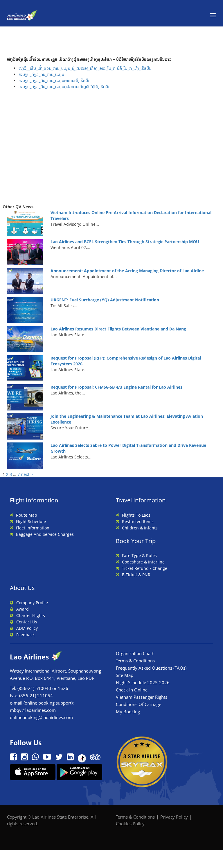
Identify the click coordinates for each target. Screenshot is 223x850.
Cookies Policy (130, 823)
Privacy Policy (174, 817)
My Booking (128, 711)
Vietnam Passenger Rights (141, 697)
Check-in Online (132, 690)
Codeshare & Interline (143, 562)
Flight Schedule (31, 521)
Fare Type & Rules (139, 555)
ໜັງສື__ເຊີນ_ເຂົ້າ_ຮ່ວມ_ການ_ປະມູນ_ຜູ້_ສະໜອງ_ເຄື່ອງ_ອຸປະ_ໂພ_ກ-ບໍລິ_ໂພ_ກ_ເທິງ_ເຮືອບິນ (85, 68)
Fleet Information (32, 528)
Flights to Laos (136, 515)
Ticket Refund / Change (144, 568)
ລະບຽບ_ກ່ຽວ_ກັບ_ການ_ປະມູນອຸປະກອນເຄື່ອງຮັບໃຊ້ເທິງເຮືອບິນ (65, 86)
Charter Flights (30, 615)
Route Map (26, 515)
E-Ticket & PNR (136, 574)
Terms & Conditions (135, 661)
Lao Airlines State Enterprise (60, 817)
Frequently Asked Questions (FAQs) (151, 668)
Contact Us (26, 622)
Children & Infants (140, 528)
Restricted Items (138, 521)
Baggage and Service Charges (45, 534)
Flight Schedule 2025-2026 (143, 682)
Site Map (124, 675)
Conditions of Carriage (138, 704)
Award (22, 609)
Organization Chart (135, 653)
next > (27, 474)
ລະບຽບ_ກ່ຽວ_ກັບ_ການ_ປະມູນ (41, 74)
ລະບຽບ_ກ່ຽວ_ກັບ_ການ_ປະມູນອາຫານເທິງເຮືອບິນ (55, 80)
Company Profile (32, 602)
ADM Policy (27, 628)
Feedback (25, 634)
